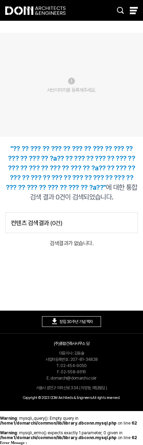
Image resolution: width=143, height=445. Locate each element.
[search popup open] (120, 10)
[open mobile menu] (134, 10)
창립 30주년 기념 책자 (71, 321)
